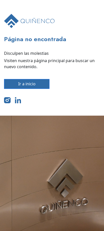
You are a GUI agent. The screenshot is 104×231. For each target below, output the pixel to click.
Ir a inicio (27, 84)
